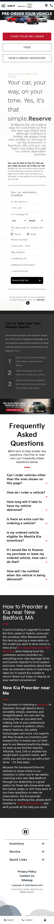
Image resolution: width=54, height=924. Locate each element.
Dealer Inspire (27, 892)
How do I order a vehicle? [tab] (26, 492)
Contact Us (27, 876)
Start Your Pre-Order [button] (27, 36)
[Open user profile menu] (45, 920)
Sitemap (27, 880)
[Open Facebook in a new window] (25, 831)
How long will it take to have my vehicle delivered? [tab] (24, 506)
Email (33, 234)
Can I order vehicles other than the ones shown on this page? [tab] (26, 479)
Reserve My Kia (20, 280)
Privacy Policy (27, 871)
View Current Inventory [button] (27, 58)
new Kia (42, 704)
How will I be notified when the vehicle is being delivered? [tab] (26, 575)
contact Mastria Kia (30, 803)
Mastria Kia (21, 6)
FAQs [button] (27, 47)
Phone (18, 234)
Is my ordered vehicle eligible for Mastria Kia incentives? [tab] (24, 536)
